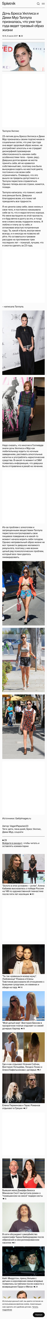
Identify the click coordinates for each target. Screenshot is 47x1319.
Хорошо (38, 1314)
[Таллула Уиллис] (23, 342)
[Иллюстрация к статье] (23, 57)
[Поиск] (38, 3)
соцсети (18, 832)
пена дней (19, 829)
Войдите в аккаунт (12, 843)
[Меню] (43, 3)
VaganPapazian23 (19, 826)
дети (10, 829)
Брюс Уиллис (33, 829)
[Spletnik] (8, 3)
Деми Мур (7, 832)
